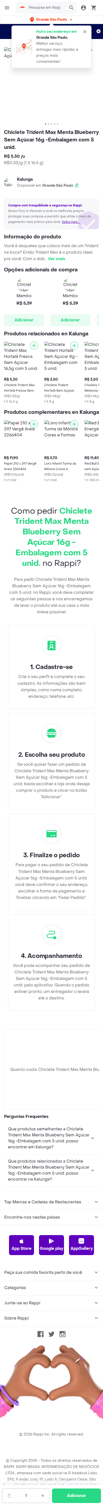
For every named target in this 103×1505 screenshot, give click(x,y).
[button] (51, 19)
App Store (22, 1248)
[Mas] (43, 1496)
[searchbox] (46, 8)
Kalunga (25, 179)
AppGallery (81, 1248)
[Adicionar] (34, 346)
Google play (51, 1248)
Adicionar (24, 320)
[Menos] (9, 1496)
